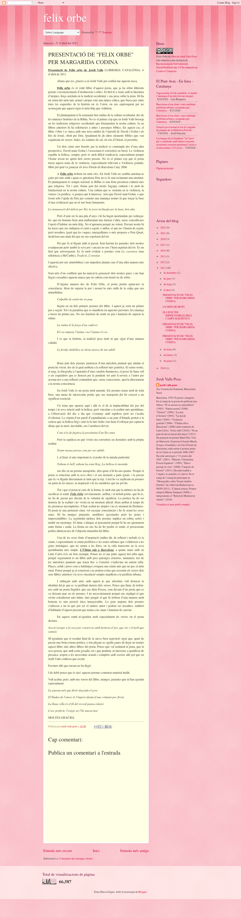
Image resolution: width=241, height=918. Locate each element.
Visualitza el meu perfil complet (173, 504)
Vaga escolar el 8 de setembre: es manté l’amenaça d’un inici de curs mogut (176, 94)
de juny (168, 278)
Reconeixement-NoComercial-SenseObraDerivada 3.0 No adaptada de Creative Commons (177, 67)
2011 (163, 268)
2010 (163, 368)
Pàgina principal (164, 168)
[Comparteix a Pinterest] (110, 727)
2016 (163, 250)
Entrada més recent (57, 850)
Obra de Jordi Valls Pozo (184, 56)
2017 (163, 245)
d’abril (167, 290)
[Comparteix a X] (103, 727)
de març (168, 349)
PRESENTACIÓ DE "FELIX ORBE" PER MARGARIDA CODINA (179, 298)
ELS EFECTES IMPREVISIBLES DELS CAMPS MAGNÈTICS (177, 315)
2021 (163, 233)
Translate (107, 32)
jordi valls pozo (168, 385)
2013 (163, 256)
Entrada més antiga (134, 850)
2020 (163, 239)
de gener (168, 361)
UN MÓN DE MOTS (174, 307)
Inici (96, 850)
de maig (168, 284)
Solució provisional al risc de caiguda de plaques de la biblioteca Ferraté (175, 128)
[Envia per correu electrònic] (96, 727)
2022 (163, 227)
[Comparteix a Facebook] (106, 727)
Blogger (142, 892)
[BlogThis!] (99, 727)
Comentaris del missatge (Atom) (76, 858)
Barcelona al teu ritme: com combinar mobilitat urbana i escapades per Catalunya (176, 107)
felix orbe (65, 17)
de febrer (169, 355)
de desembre (170, 272)
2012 (163, 262)
